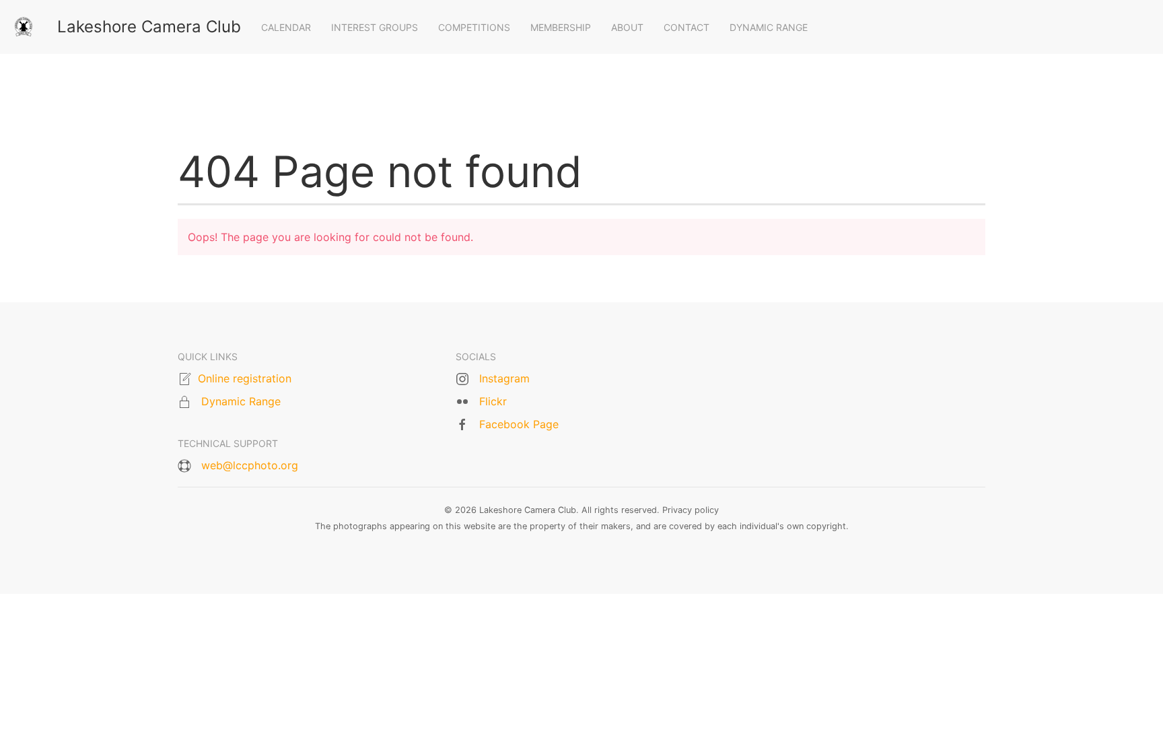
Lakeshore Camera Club (149, 26)
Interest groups (374, 27)
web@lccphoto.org (249, 465)
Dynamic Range (769, 27)
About (627, 27)
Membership (560, 27)
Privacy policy (690, 510)
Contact (686, 27)
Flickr (493, 401)
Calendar (286, 27)
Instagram (504, 378)
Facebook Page (519, 424)
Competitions (474, 27)
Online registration (244, 378)
